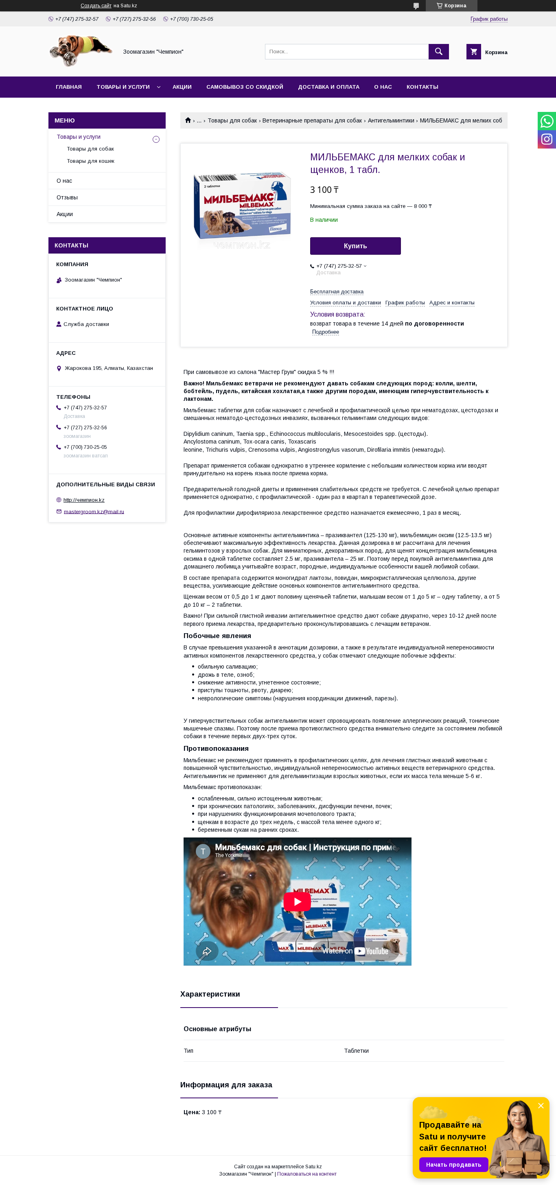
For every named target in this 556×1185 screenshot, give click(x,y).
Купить (355, 246)
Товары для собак (232, 120)
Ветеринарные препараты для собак (312, 120)
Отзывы (67, 197)
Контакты (422, 87)
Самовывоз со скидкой (244, 87)
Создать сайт (96, 6)
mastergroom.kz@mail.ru (94, 511)
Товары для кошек (90, 161)
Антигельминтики (391, 120)
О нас (383, 87)
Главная (69, 87)
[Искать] (439, 51)
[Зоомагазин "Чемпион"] (81, 66)
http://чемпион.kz (84, 500)
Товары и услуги (123, 87)
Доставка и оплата (328, 87)
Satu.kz (313, 1167)
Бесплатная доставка (336, 292)
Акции (182, 87)
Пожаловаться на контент (307, 1174)
